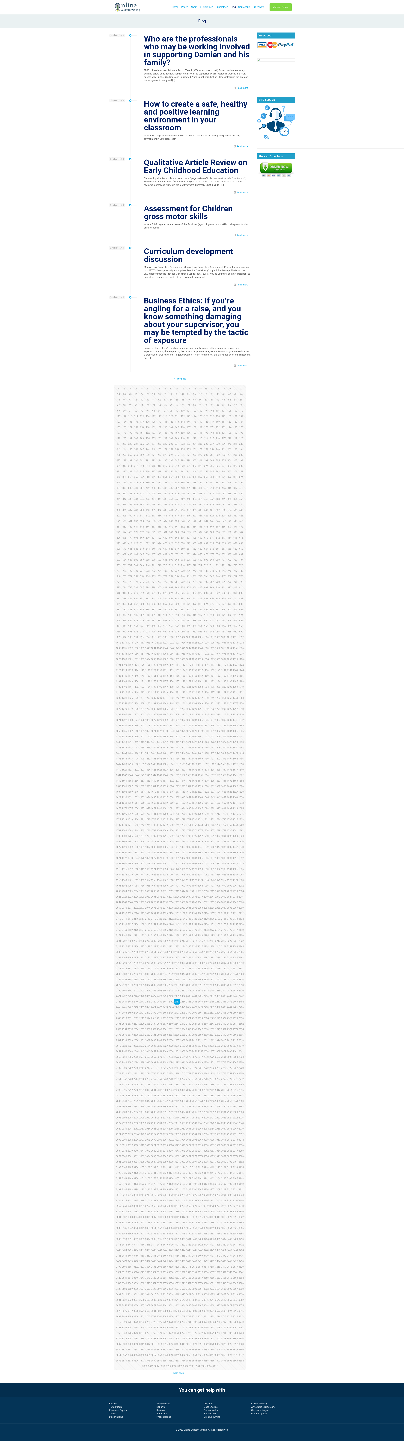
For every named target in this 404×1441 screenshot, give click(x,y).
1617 (176, 791)
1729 (188, 819)
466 (136, 504)
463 (118, 504)
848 (183, 598)
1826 (241, 841)
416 (229, 488)
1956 (229, 874)
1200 (182, 686)
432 (194, 493)
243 (118, 449)
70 (136, 405)
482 (229, 504)
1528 (171, 769)
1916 (124, 869)
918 (206, 615)
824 (171, 593)
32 (171, 394)
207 (165, 438)
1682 (171, 808)
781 (177, 582)
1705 (176, 813)
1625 (223, 791)
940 (206, 620)
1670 (229, 802)
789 (224, 582)
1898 (147, 863)
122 (183, 416)
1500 (136, 764)
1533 (200, 769)
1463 (176, 753)
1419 (176, 742)
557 (153, 526)
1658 (159, 802)
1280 (136, 709)
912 (171, 615)
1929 (200, 869)
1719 (130, 819)
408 (183, 488)
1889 (223, 858)
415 (224, 488)
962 (206, 626)
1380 (206, 731)
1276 (241, 703)
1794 (182, 836)
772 (124, 582)
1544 (136, 775)
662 (124, 554)
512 (148, 515)
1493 (223, 758)
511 (142, 515)
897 (212, 609)
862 (136, 604)
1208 (229, 686)
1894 (124, 863)
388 (194, 482)
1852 (136, 852)
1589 (141, 786)
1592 (159, 786)
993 (130, 637)
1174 (159, 681)
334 (136, 471)
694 (183, 559)
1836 (171, 847)
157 (130, 427)
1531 (188, 769)
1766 (147, 830)
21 (235, 388)
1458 (147, 753)
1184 (217, 681)
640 (124, 548)
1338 (217, 720)
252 (171, 449)
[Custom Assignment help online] (127, 7)
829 (200, 593)
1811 (153, 841)
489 (142, 510)
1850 (124, 852)
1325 (141, 720)
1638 (171, 797)
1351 (165, 725)
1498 (124, 764)
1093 (200, 659)
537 (165, 521)
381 (153, 482)
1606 (241, 786)
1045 (176, 648)
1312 (194, 714)
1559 (223, 775)
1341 (235, 720)
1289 (188, 709)
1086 (159, 659)
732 (148, 570)
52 (159, 399)
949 (130, 626)
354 (124, 477)
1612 (147, 791)
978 (171, 631)
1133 (176, 670)
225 (142, 443)
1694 (241, 808)
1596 (182, 786)
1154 (171, 675)
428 (171, 493)
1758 (229, 825)
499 (200, 510)
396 (241, 482)
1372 (159, 731)
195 (224, 432)
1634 (147, 797)
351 (235, 471)
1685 (188, 808)
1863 (200, 852)
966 (229, 626)
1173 (153, 681)
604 (171, 537)
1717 (118, 819)
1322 (124, 720)
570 (229, 526)
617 (118, 543)
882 (124, 609)
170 (206, 427)
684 (124, 559)
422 (136, 493)
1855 (153, 852)
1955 (223, 874)
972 (136, 631)
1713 (223, 813)
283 (224, 455)
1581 (223, 780)
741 (200, 570)
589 (212, 532)
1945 (165, 874)
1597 (188, 786)
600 (148, 537)
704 (241, 559)
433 (200, 493)
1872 (124, 858)
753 (142, 576)
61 (212, 399)
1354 (182, 725)
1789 (153, 836)
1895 (130, 863)
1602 (217, 786)
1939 (130, 874)
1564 (124, 780)
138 (148, 421)
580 (159, 532)
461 (235, 499)
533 (142, 521)
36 (194, 394)
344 (194, 471)
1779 (223, 830)
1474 (241, 753)
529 (118, 521)
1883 (188, 858)
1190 (124, 686)
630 (194, 543)
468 (148, 504)
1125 (130, 670)
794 (124, 587)
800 (159, 587)
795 (130, 587)
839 (130, 598)
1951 (200, 874)
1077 (235, 653)
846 (171, 598)
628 (183, 543)
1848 (241, 847)
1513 (211, 764)
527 (235, 515)
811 (224, 587)
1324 (136, 720)
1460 (159, 753)
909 (153, 615)
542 (194, 521)
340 (171, 471)
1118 (217, 664)
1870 (241, 852)
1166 (241, 675)
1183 (211, 681)
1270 (206, 703)
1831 (141, 847)
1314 (206, 714)
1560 (229, 775)
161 (153, 427)
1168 (124, 681)
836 (241, 593)
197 (235, 432)
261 (224, 449)
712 (159, 565)
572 (241, 526)
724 (229, 565)
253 (177, 449)
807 (200, 587)
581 (165, 532)
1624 (217, 791)
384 (171, 482)
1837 (176, 847)
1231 (235, 692)
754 (148, 576)
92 (136, 410)
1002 (182, 637)
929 (142, 620)
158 (136, 427)
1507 (176, 764)
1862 (194, 852)
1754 (206, 825)
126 (206, 416)
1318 (229, 714)
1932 (217, 869)
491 (153, 510)
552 (124, 526)
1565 (130, 780)
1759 (235, 825)
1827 (118, 847)
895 (200, 609)
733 (153, 570)
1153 (165, 675)
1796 (194, 836)
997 (153, 637)
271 (153, 455)
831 (212, 593)
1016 (136, 642)
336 (148, 471)
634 (218, 543)
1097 (223, 659)
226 (148, 443)
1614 (159, 791)
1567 (141, 780)
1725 (165, 819)
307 (235, 460)
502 (218, 510)
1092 (194, 659)
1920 (147, 869)
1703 (165, 813)
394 (229, 482)
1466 (194, 753)
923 (235, 615)
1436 (147, 747)
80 (194, 405)
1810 (147, 841)
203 (142, 438)
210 (183, 438)
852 (206, 598)
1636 (159, 797)
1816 (182, 841)
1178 (182, 681)
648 (171, 548)
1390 (136, 736)
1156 (182, 675)
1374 (171, 731)
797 (142, 587)
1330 (171, 720)
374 (241, 477)
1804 (241, 836)
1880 (171, 858)
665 (142, 554)
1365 (118, 731)
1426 (217, 742)
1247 (200, 698)
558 (159, 526)
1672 (241, 802)
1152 (159, 675)
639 (118, 548)
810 (218, 587)
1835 (165, 847)
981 (188, 631)
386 (183, 482)
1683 (176, 808)
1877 (153, 858)
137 (142, 421)
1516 (229, 764)
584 (183, 532)
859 (118, 604)
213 (200, 438)
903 (118, 615)
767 (224, 576)
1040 (147, 648)
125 (200, 416)
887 (153, 609)
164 (171, 427)
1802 (229, 836)
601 (153, 537)
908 (148, 615)
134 (124, 421)
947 (118, 626)
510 (136, 515)
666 (148, 554)
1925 (176, 869)
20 (229, 388)
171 (212, 427)
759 (177, 576)
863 (142, 604)
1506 (171, 764)
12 (182, 388)
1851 (130, 852)
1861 (188, 852)
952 (148, 626)
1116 (206, 664)
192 (206, 432)
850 (194, 598)
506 (241, 510)
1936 (241, 869)
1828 (124, 847)
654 (206, 548)
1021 (165, 642)
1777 (211, 830)
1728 (182, 819)
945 (235, 620)
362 (171, 477)
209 (177, 438)
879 (235, 604)
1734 (217, 819)
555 (142, 526)
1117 (211, 664)
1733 (211, 819)
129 (224, 416)
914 (183, 615)
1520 (124, 769)
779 (165, 582)
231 (177, 443)
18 (218, 388)
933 (165, 620)
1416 (159, 742)
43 (235, 394)
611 (212, 537)
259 (212, 449)
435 (212, 493)
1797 (200, 836)
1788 (147, 836)
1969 (176, 880)
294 (159, 460)
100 (183, 410)
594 (241, 532)
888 (159, 609)
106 (218, 410)
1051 (211, 648)
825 (177, 593)
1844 (217, 847)
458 (218, 499)
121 (177, 416)
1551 (176, 775)
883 (130, 609)
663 (130, 554)
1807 (130, 841)
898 (218, 609)
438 (229, 493)
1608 (124, 791)
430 (183, 493)
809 (212, 587)
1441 (176, 747)
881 (118, 609)
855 (224, 598)
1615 (165, 791)
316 (159, 466)
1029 (211, 642)
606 (183, 537)
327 (224, 466)
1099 (235, 659)
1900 (159, 863)
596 (124, 537)
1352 (171, 725)
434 (206, 493)
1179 (188, 681)
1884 (194, 858)
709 (142, 565)
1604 (229, 786)
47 (130, 399)
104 (206, 410)
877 (224, 604)
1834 (159, 847)
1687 (200, 808)
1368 (136, 731)
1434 (136, 747)
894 (194, 609)
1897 (141, 863)
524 (218, 515)
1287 (176, 709)
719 (200, 565)
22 (241, 388)
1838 (182, 847)
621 (142, 543)
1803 (235, 836)
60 (206, 399)
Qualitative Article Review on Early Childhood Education (195, 166)
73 (153, 405)
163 (165, 427)
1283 (153, 709)
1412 (136, 742)
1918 (136, 869)
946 (241, 620)
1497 (118, 764)
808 (206, 587)
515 (165, 515)
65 (235, 399)
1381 (211, 731)
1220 (171, 692)
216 (218, 438)
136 (136, 421)
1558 (217, 775)
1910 (217, 863)
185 (165, 432)
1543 (130, 775)
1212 (124, 692)
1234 (124, 698)
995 (142, 637)
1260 (147, 703)
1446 (206, 747)
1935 (235, 869)
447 (153, 499)
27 (142, 394)
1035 (118, 648)
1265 (176, 703)
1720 (136, 819)
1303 (141, 714)
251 (165, 449)
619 (130, 543)
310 (124, 466)
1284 (159, 709)
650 (183, 548)
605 (177, 537)
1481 (153, 758)
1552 (182, 775)
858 (241, 598)
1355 (188, 725)
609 (200, 537)
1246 (194, 698)
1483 (165, 758)
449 (165, 499)
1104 (136, 664)
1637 (165, 797)
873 (200, 604)
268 (136, 455)
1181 (200, 681)
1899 (153, 863)
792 (241, 582)
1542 (124, 775)
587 (200, 532)
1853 (141, 852)
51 (153, 399)
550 (241, 521)
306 (229, 460)
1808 (136, 841)
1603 (223, 786)
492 (159, 510)
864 (148, 604)
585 (188, 532)
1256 (124, 703)
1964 (147, 880)
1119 (223, 664)
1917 (130, 869)
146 (194, 421)
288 (124, 460)
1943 (153, 874)
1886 (206, 858)
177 (118, 432)
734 (159, 570)
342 (183, 471)
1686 (194, 808)
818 (136, 593)
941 (212, 620)
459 (224, 499)
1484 (171, 758)
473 (177, 504)
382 (159, 482)
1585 (118, 786)
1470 (217, 753)
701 (224, 559)
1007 (211, 637)
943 (224, 620)
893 (188, 609)
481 (224, 504)
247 (142, 449)
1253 (235, 698)
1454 (124, 753)
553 (130, 526)
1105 (141, 664)
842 (148, 598)
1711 (211, 813)
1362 (229, 725)
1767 (153, 830)
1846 (229, 847)
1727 (176, 819)
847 (177, 598)
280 (206, 455)
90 (124, 410)
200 (124, 438)
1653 (130, 802)
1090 (182, 659)
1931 (211, 869)
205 (153, 438)
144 (183, 421)
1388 (124, 736)
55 (177, 399)
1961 (130, 880)
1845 (223, 847)
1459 (153, 753)
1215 (141, 692)
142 (171, 421)
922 (229, 615)
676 (206, 554)
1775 (200, 830)
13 (188, 388)
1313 (200, 714)
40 (218, 394)
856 (229, 598)
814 (241, 587)
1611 (141, 791)
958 (183, 626)
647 (165, 548)
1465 (188, 753)
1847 (235, 847)
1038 (136, 648)
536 (159, 521)
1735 (223, 819)
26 (136, 394)
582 (171, 532)
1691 (223, 808)
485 (118, 510)
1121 (235, 664)
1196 (159, 686)
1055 (235, 648)
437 (224, 493)
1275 (235, 703)
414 (218, 488)
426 (159, 493)
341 (177, 471)
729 (130, 570)
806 (194, 587)
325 (212, 466)
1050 (206, 648)
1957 (235, 874)
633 (212, 543)
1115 (200, 664)
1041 (153, 648)
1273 (223, 703)
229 (165, 443)
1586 (124, 786)
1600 (206, 786)
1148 (136, 675)
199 (118, 438)
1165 (235, 675)
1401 (200, 736)
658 (229, 548)
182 (148, 432)
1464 (182, 753)
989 (235, 631)
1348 (147, 725)
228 (159, 443)
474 (183, 504)
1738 (241, 819)
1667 (211, 802)
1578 (206, 780)
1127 (141, 670)
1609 (130, 791)
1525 (153, 769)
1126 (136, 670)
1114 (194, 664)
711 (153, 565)
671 (177, 554)
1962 (136, 880)
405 (165, 488)
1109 (165, 664)
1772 (182, 830)
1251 (223, 698)
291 (142, 460)
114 (136, 416)
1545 (141, 775)
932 (159, 620)
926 (124, 620)
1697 (130, 813)
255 (188, 449)
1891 (235, 858)
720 (206, 565)
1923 (165, 869)
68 (124, 405)
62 (218, 399)
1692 (229, 808)
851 (200, 598)
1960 (124, 880)
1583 (235, 780)
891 (177, 609)
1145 (118, 675)
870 (183, 604)
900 (229, 609)
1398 (182, 736)
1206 (217, 686)
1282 (147, 709)
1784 (124, 836)
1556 (206, 775)
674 (194, 554)
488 (136, 510)
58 (194, 399)
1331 (176, 720)
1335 (200, 720)
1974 (206, 880)
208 (171, 438)
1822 (217, 841)
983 (200, 631)
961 (200, 626)
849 (188, 598)
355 (130, 477)
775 (142, 582)
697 (200, 559)
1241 (165, 698)
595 (118, 537)
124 (194, 416)
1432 (124, 747)
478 (206, 504)
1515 (223, 764)
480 (218, 504)
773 (130, 582)
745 (224, 570)
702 (229, 559)
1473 (235, 753)
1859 (176, 852)
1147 (130, 675)
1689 (211, 808)
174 (229, 427)
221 (118, 443)
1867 (223, 852)
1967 (165, 880)
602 (159, 537)
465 (130, 504)
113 (130, 416)
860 (124, 604)
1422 (194, 742)
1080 (124, 659)
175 (235, 427)
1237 (141, 698)
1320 (241, 714)
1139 (211, 670)
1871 (118, 858)
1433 (130, 747)
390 (206, 482)
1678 (147, 808)
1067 (176, 653)
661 (118, 554)
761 (188, 576)
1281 (141, 709)
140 (159, 421)
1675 (130, 808)
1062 (147, 653)
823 (165, 593)
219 (235, 438)
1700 (147, 813)
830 (206, 593)
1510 (194, 764)
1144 (241, 670)
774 (136, 582)
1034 (241, 642)
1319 (235, 714)
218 (229, 438)
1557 (211, 775)
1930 (206, 869)
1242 (171, 698)
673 (188, 554)
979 (177, 631)
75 (165, 405)
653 (200, 548)
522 (206, 515)
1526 (159, 769)
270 (148, 455)
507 (118, 515)
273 (165, 455)
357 (142, 477)
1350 (159, 725)
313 (142, 466)
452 (183, 499)
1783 (118, 836)
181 (142, 432)
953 (153, 626)
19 (223, 388)
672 (183, 554)
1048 (194, 648)
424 (148, 493)
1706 (182, 813)
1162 (217, 675)
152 (229, 421)
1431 (118, 747)
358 (148, 477)
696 (194, 559)
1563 (118, 780)
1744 (147, 825)
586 (194, 532)
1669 (223, 802)
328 (229, 466)
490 (148, 510)
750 (124, 576)
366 (194, 477)
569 (224, 526)
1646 (217, 797)
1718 (124, 819)
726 (241, 565)
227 (153, 443)
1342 (241, 720)
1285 (165, 709)
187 (177, 432)
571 (235, 526)
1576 (194, 780)
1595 (176, 786)
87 (235, 405)
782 (183, 582)
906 (136, 615)
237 (212, 443)
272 (159, 455)
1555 (200, 775)
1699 (141, 813)
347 (212, 471)
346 (206, 471)
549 (235, 521)
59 (200, 399)
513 (153, 515)
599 (142, 537)
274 (171, 455)
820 (148, 593)
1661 (176, 802)
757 (165, 576)
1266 (182, 703)
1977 (223, 880)
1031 (223, 642)
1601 (211, 786)
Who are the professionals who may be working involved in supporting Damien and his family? (197, 50)
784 (194, 582)
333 (130, 471)
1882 (182, 858)
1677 (141, 808)
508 (124, 515)
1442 (182, 747)
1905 (188, 863)
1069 (188, 653)
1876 (147, 858)
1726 (171, 819)
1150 (147, 675)
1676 (136, 808)
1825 (235, 841)
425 (153, 493)
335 (142, 471)
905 (130, 615)
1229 (223, 692)
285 (235, 455)
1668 (217, 802)
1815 (176, 841)
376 (124, 482)
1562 (241, 775)
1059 (130, 653)
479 (212, 504)
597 (130, 537)
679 (224, 554)
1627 (235, 791)
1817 (188, 841)
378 (136, 482)
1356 (194, 725)
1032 (229, 642)
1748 (171, 825)
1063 (153, 653)
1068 (182, 653)
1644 (206, 797)
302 (206, 460)
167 (188, 427)
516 (171, 515)
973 (142, 631)
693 (177, 559)
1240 (159, 698)
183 (153, 432)
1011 (235, 637)
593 (235, 532)
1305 (153, 714)
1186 (229, 681)
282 (218, 455)
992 (124, 637)
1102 (124, 664)
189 (188, 432)
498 (194, 510)
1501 (141, 764)
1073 (211, 653)
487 (130, 510)
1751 (188, 825)
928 (136, 620)
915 (188, 615)
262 (229, 449)
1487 (188, 758)
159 (142, 427)
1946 (171, 874)
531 (130, 521)
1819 (200, 841)
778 (159, 582)
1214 (136, 692)
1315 (211, 714)
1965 (153, 880)
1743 (141, 825)
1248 (206, 698)
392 (218, 482)
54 (171, 399)
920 (218, 615)
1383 (223, 731)
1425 (211, 742)
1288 (182, 709)
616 (241, 537)
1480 (147, 758)
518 (183, 515)
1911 (223, 863)
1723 (153, 819)
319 (177, 466)
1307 (165, 714)
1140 (217, 670)
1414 (147, 742)
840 (136, 598)
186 (171, 432)
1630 (124, 797)
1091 (188, 659)
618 (124, 543)
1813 (165, 841)
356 (136, 477)
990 (241, 631)
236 (206, 443)
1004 (194, 637)
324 (206, 466)
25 (130, 394)
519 (188, 515)
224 (136, 443)
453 (188, 499)
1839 (188, 847)
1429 (235, 742)
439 (235, 493)
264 (241, 449)
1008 (217, 637)
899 (224, 609)
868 (171, 604)
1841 (200, 847)
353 (118, 477)
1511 (200, 764)
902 (241, 609)
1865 (211, 852)
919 (212, 615)
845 (165, 598)
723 (224, 565)
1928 (194, 869)
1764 (136, 830)
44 (241, 394)
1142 (229, 670)
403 (153, 488)
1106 (147, 664)
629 (188, 543)
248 (148, 449)
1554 (194, 775)
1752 (194, 825)
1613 (153, 791)
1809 (141, 841)
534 (148, 521)
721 (212, 565)
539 (177, 521)
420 (124, 493)
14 (194, 388)
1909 (211, 863)
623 (153, 543)
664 (136, 554)
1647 (223, 797)
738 (183, 570)
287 (118, 460)
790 (229, 582)
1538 (229, 769)
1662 (182, 802)
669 (165, 554)
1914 (241, 863)
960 (194, 626)
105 (212, 410)
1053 (223, 648)
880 (241, 604)
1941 (141, 874)
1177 (176, 681)
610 (206, 537)
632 (206, 543)
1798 (206, 836)
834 (229, 593)
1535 (211, 769)
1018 (147, 642)
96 (159, 410)
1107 (153, 664)
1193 (141, 686)
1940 (136, 874)
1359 (211, 725)
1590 (147, 786)
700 (218, 559)
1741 (130, 825)
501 (212, 510)
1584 (241, 780)
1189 (118, 686)
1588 (136, 786)
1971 (188, 880)
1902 (171, 863)
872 (194, 604)
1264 (171, 703)
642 (136, 548)
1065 (165, 653)
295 (165, 460)
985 (212, 631)
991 (118, 637)
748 (241, 570)
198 (241, 432)
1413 (141, 742)
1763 (130, 830)
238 (218, 443)
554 (136, 526)
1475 (118, 758)
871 (188, 604)
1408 (241, 736)
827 (188, 593)
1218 (159, 692)
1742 (136, 825)
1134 (182, 670)
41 (223, 394)
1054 (229, 648)
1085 (153, 659)
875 (212, 604)
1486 (182, 758)
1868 (229, 852)
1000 (171, 637)
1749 (176, 825)
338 (159, 471)
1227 (211, 692)
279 (200, 455)
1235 (130, 698)
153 (235, 421)
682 (241, 554)
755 (153, 576)
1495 (235, 758)
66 (241, 399)
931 (153, 620)
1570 (159, 780)
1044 (171, 648)
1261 (153, 703)
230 (171, 443)
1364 (241, 725)
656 (218, 548)
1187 (235, 681)
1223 (188, 692)
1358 (206, 725)
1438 (159, 747)
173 (224, 427)
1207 (223, 686)
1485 (176, 758)
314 (148, 466)
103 (200, 410)
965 (224, 626)
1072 (206, 653)
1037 (130, 648)
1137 (200, 670)
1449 (223, 747)
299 (188, 460)
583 (177, 532)
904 (124, 615)
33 (177, 394)
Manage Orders (280, 7)
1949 (188, 874)
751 (130, 576)
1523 (141, 769)
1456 (136, 753)
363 (177, 477)
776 (148, 582)
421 (130, 493)
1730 (194, 819)
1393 (153, 736)
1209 (235, 686)
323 (200, 466)
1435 (141, 747)
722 (218, 565)
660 (241, 548)
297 (177, 460)
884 (136, 609)
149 (212, 421)
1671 (235, 802)
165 (177, 427)
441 (118, 499)
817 (130, 593)
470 (159, 504)
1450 (229, 747)
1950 (194, 874)
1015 (130, 642)
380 (148, 482)
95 (153, 410)
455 (200, 499)
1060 (136, 653)
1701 (153, 813)
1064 (159, 653)
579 (153, 532)
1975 (211, 880)
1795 (188, 836)
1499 (130, 764)
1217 (153, 692)
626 (171, 543)
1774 (194, 830)
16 (206, 388)
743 (212, 570)
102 (194, 410)
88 (241, 405)
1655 (141, 802)
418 (241, 488)
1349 (153, 725)
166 (183, 427)
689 (153, 559)
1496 (241, 758)
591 (224, 532)
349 (224, 471)
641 (130, 548)
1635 (153, 797)
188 (183, 432)
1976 (217, 880)
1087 (165, 659)
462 (241, 499)
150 (218, 421)
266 (124, 455)
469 (153, 504)
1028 (206, 642)
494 (171, 510)
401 (142, 488)
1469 (211, 753)
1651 (118, 802)
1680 (159, 808)
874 (206, 604)
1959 (118, 880)
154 (241, 421)
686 (136, 559)
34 (182, 394)
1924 (171, 869)
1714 (229, 813)
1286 (171, 709)
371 (224, 477)
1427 (223, 742)
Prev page (181, 378)
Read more (242, 87)
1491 (211, 758)
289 (130, 460)
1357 (200, 725)
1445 (200, 747)
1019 (153, 642)
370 (218, 477)
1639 (176, 797)
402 (148, 488)
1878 (159, 858)
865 (153, 604)
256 (194, 449)
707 (130, 565)
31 (165, 394)
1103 (130, 664)
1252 (229, 698)
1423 (200, 742)
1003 (188, 637)
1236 (136, 698)
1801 (223, 836)
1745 (153, 825)
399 (130, 488)
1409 (118, 742)
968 (241, 626)
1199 (176, 686)
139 (153, 421)
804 (183, 587)
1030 (217, 642)
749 (118, 576)
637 (235, 543)
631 (200, 543)
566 (206, 526)
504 (229, 510)
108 (229, 410)
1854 (147, 852)
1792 (171, 836)
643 (142, 548)
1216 (147, 692)
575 (130, 532)
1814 (171, 841)
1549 (165, 775)
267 (130, 455)
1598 (194, 786)
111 (118, 416)
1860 (182, 852)
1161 (211, 675)
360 (159, 477)
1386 (241, 731)
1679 (153, 808)
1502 (147, 764)
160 (148, 427)
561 (177, 526)
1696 (124, 813)
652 (194, 548)
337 (153, 471)
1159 (200, 675)
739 (188, 570)
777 (153, 582)
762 (194, 576)
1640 (182, 797)
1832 (147, 847)
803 (177, 587)
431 (188, 493)
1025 (188, 642)
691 (165, 559)
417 (235, 488)
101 (188, 410)
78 (182, 405)
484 (241, 504)
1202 (194, 686)
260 (218, 449)
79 (188, 405)
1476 (124, 758)
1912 (229, 863)
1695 (118, 813)
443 (130, 499)
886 (148, 609)
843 (153, 598)
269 (142, 455)
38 (206, 394)
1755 (211, 825)
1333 (188, 720)
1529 (176, 769)
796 (136, 587)
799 (153, 587)
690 (159, 559)
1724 (159, 819)
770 (241, 576)
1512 (206, 764)
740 (194, 570)
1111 (176, 664)
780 (171, 582)
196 (229, 432)
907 (142, 615)
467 (142, 504)
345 (200, 471)
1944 (159, 874)
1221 (176, 692)
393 (224, 482)
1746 (159, 825)
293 (153, 460)
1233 (118, 698)
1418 (171, 742)
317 (165, 466)
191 (200, 432)
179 (130, 432)
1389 (130, 736)
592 (229, 532)
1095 (211, 659)
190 (194, 432)
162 (159, 427)
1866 (217, 852)
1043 (165, 648)
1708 (194, 813)
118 (159, 416)
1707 (188, 813)
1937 (118, 874)
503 (224, 510)
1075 (223, 653)
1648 (229, 797)
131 (235, 416)
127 (212, 416)
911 (165, 615)
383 (165, 482)
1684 (182, 808)
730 (136, 570)
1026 (194, 642)
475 (188, 504)
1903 (176, 863)
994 (136, 637)
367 (200, 477)
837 (118, 598)
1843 (211, 847)
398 (124, 488)
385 (177, 482)
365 (188, 477)
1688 (206, 808)
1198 (171, 686)
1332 (182, 720)
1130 (159, 670)
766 (218, 576)
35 (188, 394)
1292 (206, 709)
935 (177, 620)
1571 (165, 780)
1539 (235, 769)
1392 (147, 736)
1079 (118, 659)
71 (142, 405)
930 (148, 620)
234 (194, 443)
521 (200, 515)
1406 (229, 736)
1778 (217, 830)
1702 (159, 813)
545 (212, 521)
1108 (159, 664)
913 (177, 615)
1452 (241, 747)
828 (194, 593)
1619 (188, 791)
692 (171, 559)
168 (194, 427)
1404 (217, 736)
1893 (118, 863)
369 (212, 477)
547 (224, 521)
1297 (235, 709)
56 (182, 399)
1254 (241, 698)
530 (124, 521)
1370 (147, 731)
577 (142, 532)
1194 (147, 686)
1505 (165, 764)
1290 (194, 709)
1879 (165, 858)
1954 (217, 874)
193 (212, 432)
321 (188, 466)
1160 (206, 675)
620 (136, 543)
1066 (171, 653)
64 (229, 399)
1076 (229, 653)
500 (206, 510)
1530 (182, 769)
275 (177, 455)
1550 (171, 775)
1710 (206, 813)
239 (224, 443)
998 (159, 637)
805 (188, 587)
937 (188, 620)
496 (183, 510)
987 (224, 631)
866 (159, 604)
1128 (147, 670)
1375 (176, 731)
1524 (147, 769)
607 (188, 537)
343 (188, 471)
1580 (217, 780)
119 (165, 416)
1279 (130, 709)
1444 (194, 747)
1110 (171, 664)
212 (194, 438)
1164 (229, 675)
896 (206, 609)
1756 (217, 825)
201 (130, 438)
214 (206, 438)
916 (194, 615)
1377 (188, 731)
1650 (241, 797)
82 (206, 405)
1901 (165, 863)
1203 (200, 686)
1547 (153, 775)
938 (194, 620)
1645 (211, 797)
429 (177, 493)
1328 (159, 720)
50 (147, 399)
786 (206, 582)
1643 (200, 797)
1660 (171, 802)
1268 (194, 703)
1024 (182, 642)
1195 (153, 686)
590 (218, 532)
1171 (141, 681)
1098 (229, 659)
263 (235, 449)
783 (188, 582)
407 (177, 488)
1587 (130, 786)
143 (177, 421)
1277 (118, 709)
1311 (188, 714)
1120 (229, 664)
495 (177, 510)
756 (159, 576)
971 (130, 631)
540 (183, 521)
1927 (188, 869)
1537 (223, 769)
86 (229, 405)
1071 (200, 653)
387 (188, 482)
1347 (141, 725)
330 (241, 466)
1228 (217, 692)
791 (235, 582)
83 (212, 405)
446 (148, 499)
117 (153, 416)
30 (159, 394)
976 (159, 631)
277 (188, 455)
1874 (136, 858)
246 (136, 449)
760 (183, 576)
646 (159, 548)
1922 (159, 869)
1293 (211, 709)
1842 (206, 847)
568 (218, 526)
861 (130, 604)
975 (153, 631)
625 (165, 543)
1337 (211, 720)
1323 (130, 720)
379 (142, 482)
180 (136, 432)
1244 (182, 698)
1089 (176, 659)
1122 (241, 664)
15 (200, 388)
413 (212, 488)
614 (229, 537)
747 (235, 570)
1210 (241, 686)
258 (206, 449)
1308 (171, 714)
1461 (165, 753)
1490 (206, 758)
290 (136, 460)
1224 (194, 692)
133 (118, 421)
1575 (188, 780)
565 (200, 526)
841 (142, 598)
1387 (118, 736)
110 (241, 410)
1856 (159, 852)
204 (148, 438)
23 (118, 394)
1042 (159, 648)
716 (183, 565)
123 (188, 416)
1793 (176, 836)
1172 (147, 681)
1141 (223, 670)
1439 (165, 747)
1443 (188, 747)
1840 (194, 847)
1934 (229, 869)
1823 (223, 841)
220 (241, 438)
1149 (141, 675)
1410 (124, 742)
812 (229, 587)
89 (118, 410)
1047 (188, 648)
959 (188, 626)
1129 (153, 670)
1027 (200, 642)
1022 (171, 642)
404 (159, 488)
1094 (206, 659)
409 (188, 488)
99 (177, 410)
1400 (194, 736)
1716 (241, 813)
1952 (206, 874)
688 (148, 559)
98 (171, 410)
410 (194, 488)
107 (224, 410)
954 (159, 626)
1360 (217, 725)
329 (235, 466)
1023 (176, 642)
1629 (118, 797)
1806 (124, 841)
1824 (229, 841)
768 (229, 576)
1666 (206, 802)
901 (235, 609)
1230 (229, 692)
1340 (229, 720)
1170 (136, 681)
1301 (130, 714)
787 (212, 582)
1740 (124, 825)
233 (188, 443)
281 (212, 455)
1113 (188, 664)
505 (235, 510)
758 (171, 576)
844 (159, 598)
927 (130, 620)
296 (171, 460)
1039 (141, 648)
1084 (147, 659)
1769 (165, 830)
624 (159, 543)
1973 (200, 880)
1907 (200, 863)
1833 (153, 847)
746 (229, 570)
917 (200, 615)
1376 (182, 731)
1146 (124, 675)
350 (229, 471)
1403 (211, 736)
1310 (182, 714)
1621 (200, 791)
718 (194, 565)
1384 (229, 731)
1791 (165, 836)
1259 (141, 703)
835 (235, 593)
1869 (235, 852)
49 (142, 399)
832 (218, 593)
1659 (165, 802)
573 (118, 532)
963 (212, 626)
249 (153, 449)
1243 (176, 698)
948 (124, 626)
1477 (130, 758)
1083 (141, 659)
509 (130, 515)
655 (212, 548)
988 (229, 631)
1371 (153, 731)
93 (142, 410)
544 (206, 521)
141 (165, 421)
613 (224, 537)
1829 (130, 847)
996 (148, 637)
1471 (223, 753)
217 (224, 438)
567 (212, 526)
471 (165, 504)
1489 (200, 758)
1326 (147, 720)
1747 (165, 825)
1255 (118, 703)
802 (171, 587)
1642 (194, 797)
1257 (130, 703)
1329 (165, 720)
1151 (153, 675)
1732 (206, 819)
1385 (235, 731)
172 (218, 427)
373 (235, 477)
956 (171, 626)
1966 (159, 880)
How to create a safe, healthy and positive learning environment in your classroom (195, 115)
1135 (188, 670)
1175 (165, 681)
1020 (159, 642)
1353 (176, 725)
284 (229, 455)
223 (130, 443)
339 (165, 471)
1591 (153, 786)
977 (165, 631)
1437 (153, 747)
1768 (159, 830)
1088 (171, 659)
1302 (136, 714)
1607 (118, 791)
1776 (206, 830)
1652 (124, 802)
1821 (211, 841)
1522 (136, 769)
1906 (194, 863)
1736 (229, 819)
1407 (235, 736)
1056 (241, 648)
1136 (194, 670)
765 (212, 576)
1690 (217, 808)
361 (165, 477)
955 (165, 626)
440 (241, 493)
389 (200, 482)
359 (153, 477)
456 (206, 499)
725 (235, 565)
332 (124, 471)
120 (171, 416)
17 (212, 388)
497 (188, 510)
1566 (136, 780)
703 (235, 559)
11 (177, 388)
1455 (130, 753)
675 (200, 554)
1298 (241, 709)
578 (148, 532)
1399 (188, 736)
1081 (130, 659)
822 (159, 593)
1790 (159, 836)
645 (153, 548)
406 (171, 488)
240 (229, 443)
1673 (118, 808)
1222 (182, 692)
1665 (200, 802)
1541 (118, 775)
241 (235, 443)
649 (177, 548)
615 (235, 537)
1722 (147, 819)
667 (153, 554)
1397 (176, 736)
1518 (241, 764)
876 (218, 604)
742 (206, 570)
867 (165, 604)
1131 (165, 670)
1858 (171, 852)
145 (188, 421)
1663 (188, 802)
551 (118, 526)
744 (218, 570)
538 (171, 521)
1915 (118, 869)
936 (183, 620)
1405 (223, 736)
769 (235, 576)
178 (124, 432)
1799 (211, 836)
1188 (241, 681)
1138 (206, 670)
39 (212, 394)
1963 (141, 880)
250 (159, 449)
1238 (147, 698)
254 (183, 449)
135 (130, 421)
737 (177, 570)
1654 (136, 802)
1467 (200, 753)
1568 (147, 780)
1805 (118, 841)
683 (118, 559)
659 (235, 548)
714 (171, 565)
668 (159, 554)
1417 (165, 742)
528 (241, 515)
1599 (200, 786)
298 (183, 460)
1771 (176, 830)
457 (212, 499)
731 (142, 570)
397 (118, 488)
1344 (124, 725)
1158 (194, 675)
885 (142, 609)
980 (183, 631)
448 (159, 499)
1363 (235, 725)
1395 (165, 736)
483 (235, 504)
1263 (165, 703)
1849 (118, 852)
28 (147, 394)
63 (223, 399)
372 (229, 477)
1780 (229, 830)
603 (165, 537)
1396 (171, 736)
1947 (176, 874)
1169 (130, 681)
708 (136, 565)
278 (194, 455)
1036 (124, 648)
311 (130, 466)
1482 (159, 758)
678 (218, 554)
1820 (206, 841)
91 (130, 410)
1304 (147, 714)
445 (142, 499)
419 (118, 493)
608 (194, 537)
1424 (206, 742)
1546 (147, 775)
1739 (118, 825)
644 (148, 548)
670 (171, 554)
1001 (176, 637)
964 (218, 626)
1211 (118, 692)
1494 (229, 758)
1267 (188, 703)
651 (188, 548)
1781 (235, 830)
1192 (136, 686)
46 (124, 399)
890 (171, 609)
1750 (182, 825)
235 (200, 443)
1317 (223, 714)
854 (218, 598)
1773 (188, 830)
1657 (153, 802)
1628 (241, 791)
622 (148, 543)
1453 (118, 753)
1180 (194, 681)
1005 (200, 637)
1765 (141, 830)
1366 (124, 731)
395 (235, 482)
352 (241, 471)
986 (218, 631)
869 (177, 604)
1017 (141, 642)
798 (148, 587)
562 (183, 526)
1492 (217, 758)
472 (171, 504)
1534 (206, 769)
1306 (159, 714)
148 (206, 421)
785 (200, 582)
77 (177, 405)
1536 (217, 769)
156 (124, 427)
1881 (176, 858)
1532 (194, 769)
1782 (241, 830)
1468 (206, 753)
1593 (165, 786)
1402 (206, 736)
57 (188, 399)
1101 (118, 664)
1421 (188, 742)
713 (165, 565)
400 (136, 488)
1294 (217, 709)
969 (118, 631)
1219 (165, 692)
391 (212, 482)
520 (194, 515)
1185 (223, 681)
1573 (176, 780)
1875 (141, 858)
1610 (136, 791)
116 (148, 416)
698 (206, 559)
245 (130, 449)
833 (224, 593)
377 (130, 482)
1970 (182, 880)
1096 (217, 659)
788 (218, 582)
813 (235, 587)
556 (148, 526)
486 (124, 510)
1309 (176, 714)
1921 (153, 869)
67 (118, 405)
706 (124, 565)
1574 (182, 780)
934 (171, 620)
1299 (118, 714)
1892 (241, 858)
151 (224, 421)
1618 (182, 791)
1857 (165, 852)
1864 (206, 852)
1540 (241, 769)
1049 (200, 648)
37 (200, 394)
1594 (171, 786)
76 (171, 405)
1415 (153, 742)
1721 (141, 819)
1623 (211, 791)
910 (159, 615)
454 (194, 499)
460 (229, 499)
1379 (200, 731)
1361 (223, 725)
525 (224, 515)
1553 (188, 775)
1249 (211, 698)
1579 (211, 780)
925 (118, 620)
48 (136, 399)
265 (118, 455)
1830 (136, 847)
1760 (241, 825)
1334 (194, 720)
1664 (194, 802)
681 (235, 554)
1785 (130, 836)
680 (229, 554)
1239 (153, 698)
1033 (235, 642)
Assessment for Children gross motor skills (188, 212)
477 (200, 504)
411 (200, 488)
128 (218, 416)
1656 (147, 802)
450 (171, 499)
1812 (159, 841)
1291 (200, 709)
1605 (235, 786)
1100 (241, 659)
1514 (217, 764)
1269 (200, 703)
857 (235, 598)
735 (165, 570)
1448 (217, 747)
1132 (171, 670)
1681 (165, 808)
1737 (235, 819)
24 (124, 394)
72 (147, 405)
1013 (118, 642)
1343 (118, 725)
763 (200, 576)
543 (200, 521)
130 (229, 416)
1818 (194, 841)
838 (124, 598)
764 (206, 576)
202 (136, 438)
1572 (171, 780)
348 (218, 471)
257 (200, 449)
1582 (229, 780)
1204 (206, 686)
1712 (217, 813)
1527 (165, 769)
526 (229, 515)
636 (229, 543)
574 (124, 532)
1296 (229, 709)
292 (148, 460)
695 (188, 559)
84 (218, 405)
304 (218, 460)
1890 (229, 858)
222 (124, 443)
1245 (188, 698)
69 (130, 405)
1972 (194, 880)
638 (241, 543)
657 (224, 548)
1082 (136, 659)
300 (194, 460)
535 (153, 521)
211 (188, 438)
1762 (124, 830)
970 (124, 631)
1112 (182, 664)
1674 (124, 808)
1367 (130, 731)
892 (183, 609)
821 (153, 593)
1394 (159, 736)
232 (183, 443)
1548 (159, 775)
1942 (147, 874)
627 (177, 543)
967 (235, 626)
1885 (200, 858)
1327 (153, 720)
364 (183, 477)
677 (212, 554)
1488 (194, 758)
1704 (171, 813)
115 (142, 416)
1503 (153, 764)
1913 (235, 863)
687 (142, 559)
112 (124, 416)
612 (218, 537)
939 (200, 620)
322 (194, 466)
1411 (130, 742)
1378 (194, 731)
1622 (206, 791)
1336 (206, 720)
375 (118, 482)
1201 (188, 686)
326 (218, 466)
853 (212, 598)
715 (177, 565)
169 (200, 427)
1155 (176, 675)
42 (229, 394)
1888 (217, 858)
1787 (141, 836)
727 (118, 570)
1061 (141, 653)
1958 (241, 874)
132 (241, 416)
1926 (182, 869)
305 (224, 460)
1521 (130, 769)
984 (206, 631)
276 (183, 455)
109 (235, 410)
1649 (235, 797)
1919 (141, 869)
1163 (223, 675)
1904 (182, 863)
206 (159, 438)
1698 (136, 813)
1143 (235, 670)
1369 (141, 731)
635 (224, 543)
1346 (136, 725)
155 (118, 427)
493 (165, 510)
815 (118, 593)
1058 (124, 653)
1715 (235, 813)
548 (229, 521)
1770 (171, 830)
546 (218, 521)
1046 (182, 648)
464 (124, 504)
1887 (211, 858)
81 (200, 405)
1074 (217, 653)
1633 (141, 797)
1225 (200, 692)
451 (177, 499)
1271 (211, 703)
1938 (124, 874)
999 (165, 637)
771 (118, 582)
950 (136, 626)
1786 (136, 836)
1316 (217, 714)
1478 (136, 758)
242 (241, 443)
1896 (136, 863)
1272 (217, 703)
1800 (217, 836)
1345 (130, 725)
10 (171, 388)
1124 (124, 670)
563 (188, 526)
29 (153, 394)
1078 (241, 653)
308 (241, 460)
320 (183, 466)
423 (142, 493)
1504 (159, 764)
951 (142, 626)
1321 (118, 720)
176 (241, 427)
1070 (194, 653)
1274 (229, 703)
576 (136, 532)
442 (124, 499)
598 (136, 537)
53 (165, 399)
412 (206, 488)
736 (171, 570)
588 (206, 532)
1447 (211, 747)
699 (212, 559)
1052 (217, 648)
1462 (171, 753)
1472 (229, 753)
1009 (223, 637)
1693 (235, 808)
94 (147, 410)
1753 (200, 825)
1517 (235, 764)
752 (136, 576)
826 (183, 593)
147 (200, 421)
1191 (130, 686)
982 (194, 631)
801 (165, 587)
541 (188, 521)
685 (130, 559)
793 (118, 587)
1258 (136, 703)
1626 (229, 791)
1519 (118, 769)
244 (124, 449)
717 (188, 565)
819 (142, 593)
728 (124, 570)
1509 (188, 764)
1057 (118, 653)
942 (218, 620)
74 (159, 405)
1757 (223, 825)
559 (165, 526)
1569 (153, 780)
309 (118, 466)
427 (165, 493)
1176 (171, 681)
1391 (141, 736)
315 (153, 466)
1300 (124, 714)
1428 (229, 742)
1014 (124, 642)
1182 (206, 681)
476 (194, 504)
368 (206, 477)
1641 (188, 797)
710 (148, 565)
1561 (235, 775)
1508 (182, 764)
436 (218, 493)
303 (212, 460)
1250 (217, 698)
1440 (171, 747)
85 (223, 405)
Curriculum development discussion (188, 255)
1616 (171, 791)
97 (165, 410)
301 (200, 460)
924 (241, 615)
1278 (124, 709)
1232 (241, 692)
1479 (141, 758)
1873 (130, 858)
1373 (165, 731)
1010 (229, 637)
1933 (223, 869)
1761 (118, 830)
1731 (200, 819)
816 (124, 593)
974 (148, 631)
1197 (165, 686)
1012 (241, 637)
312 (136, 466)
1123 (118, 670)
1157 (188, 675)
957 (177, 626)
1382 (217, 731)
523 (212, 515)
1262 (159, 703)
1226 (206, 692)
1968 (171, 880)
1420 (182, 742)
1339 (223, 720)
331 (118, 471)
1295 (223, 709)
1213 (130, 692)
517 (177, 515)
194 (218, 432)
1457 (141, 753)
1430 (241, 742)
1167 (118, 681)
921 (224, 615)
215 (212, 438)
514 (159, 515)
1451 (235, 747)
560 (171, 526)
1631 (130, 797)
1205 (211, 686)
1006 (206, 637)
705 (118, 565)
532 (136, 521)
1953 (211, 874)
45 (118, 399)
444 (136, 499)
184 (159, 432)
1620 (194, 791)
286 (241, 455)
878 (229, 604)
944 (229, 620)
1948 (182, 874)
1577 (200, 780)
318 (171, 466)
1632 (136, 797)
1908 (206, 863)
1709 (200, 813)
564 (194, 526)
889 (165, 609)
